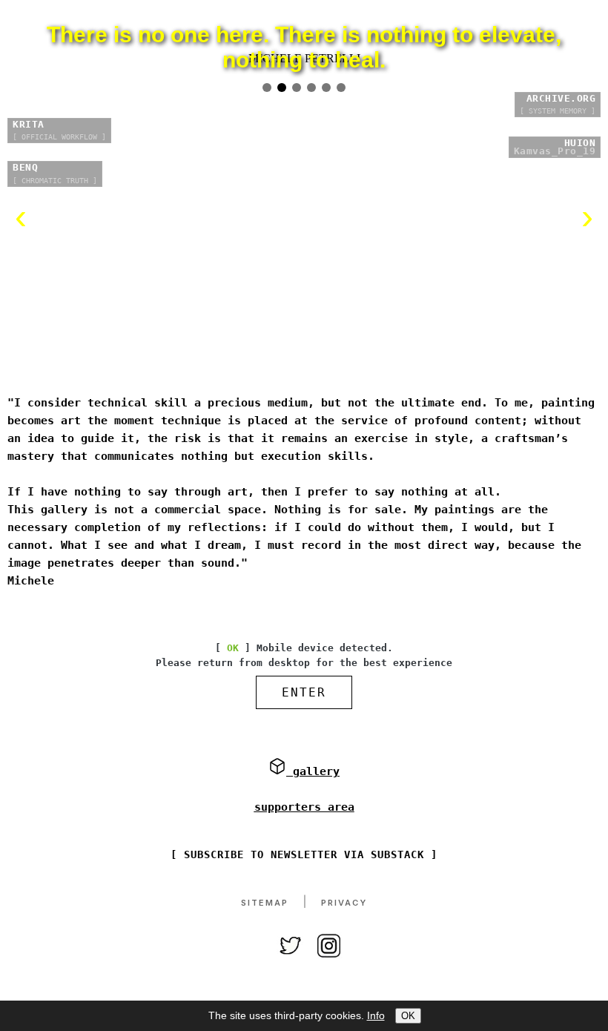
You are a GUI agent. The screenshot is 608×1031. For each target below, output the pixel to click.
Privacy (344, 956)
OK (408, 1015)
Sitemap (264, 956)
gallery (313, 824)
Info (376, 1015)
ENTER (304, 746)
